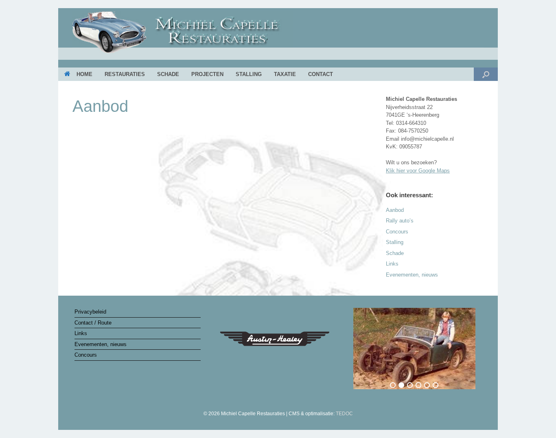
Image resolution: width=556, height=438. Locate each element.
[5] (427, 385)
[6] (435, 385)
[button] (486, 74)
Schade (168, 74)
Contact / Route (93, 323)
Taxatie (285, 74)
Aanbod (395, 210)
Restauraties (125, 74)
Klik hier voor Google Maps (418, 171)
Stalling (249, 74)
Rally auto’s (400, 221)
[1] (393, 385)
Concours (397, 232)
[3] (410, 385)
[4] (418, 385)
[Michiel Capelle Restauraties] (278, 35)
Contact (320, 74)
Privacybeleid (90, 312)
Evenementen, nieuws (412, 275)
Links (392, 264)
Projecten (207, 74)
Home (84, 74)
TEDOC (344, 413)
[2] (401, 385)
